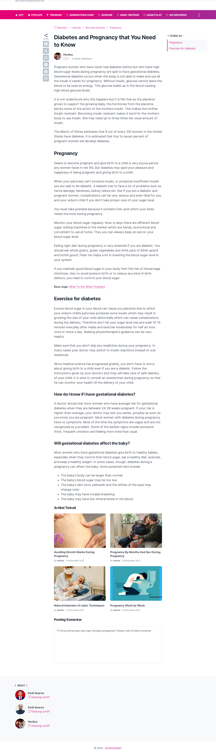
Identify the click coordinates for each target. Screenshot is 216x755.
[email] (46, 78)
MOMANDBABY (113, 748)
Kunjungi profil (40, 697)
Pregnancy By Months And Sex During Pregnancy (135, 553)
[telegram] (46, 65)
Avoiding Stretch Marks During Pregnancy (74, 553)
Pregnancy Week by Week (127, 605)
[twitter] (46, 51)
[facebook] (46, 44)
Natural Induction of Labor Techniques (79, 605)
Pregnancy (175, 42)
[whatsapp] (46, 58)
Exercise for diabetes (182, 48)
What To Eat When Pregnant (87, 286)
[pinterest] (46, 72)
